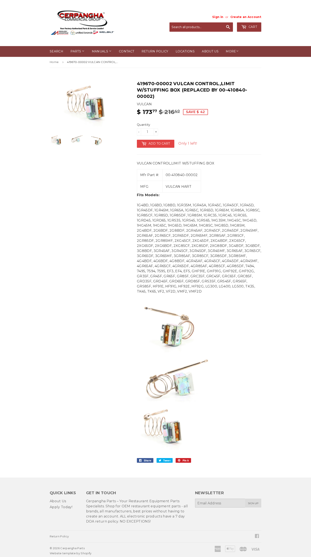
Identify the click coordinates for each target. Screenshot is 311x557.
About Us (58, 501)
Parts (76, 51)
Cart (252, 27)
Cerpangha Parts (72, 548)
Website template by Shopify (71, 553)
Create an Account (245, 17)
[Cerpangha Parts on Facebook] (257, 536)
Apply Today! (61, 507)
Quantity (143, 125)
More (231, 51)
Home (54, 62)
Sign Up (253, 503)
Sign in (217, 17)
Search (56, 51)
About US (210, 51)
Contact (126, 51)
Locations (185, 51)
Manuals (100, 51)
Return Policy (155, 51)
